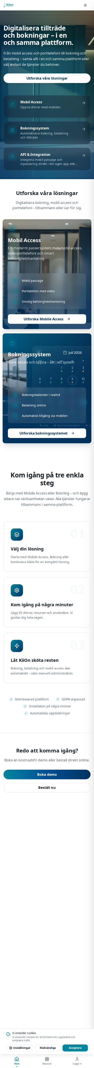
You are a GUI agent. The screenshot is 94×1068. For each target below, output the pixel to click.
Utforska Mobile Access (43, 319)
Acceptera (75, 1048)
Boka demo (47, 774)
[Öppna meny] (85, 5)
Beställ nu (47, 787)
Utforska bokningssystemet (43, 433)
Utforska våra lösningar (47, 78)
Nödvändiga (48, 1048)
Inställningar (21, 1048)
